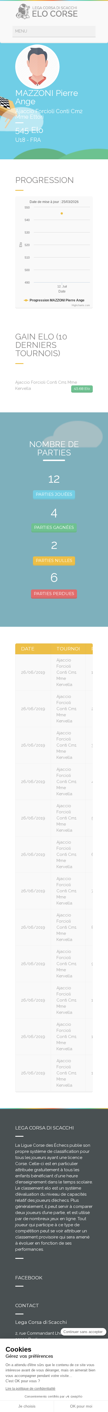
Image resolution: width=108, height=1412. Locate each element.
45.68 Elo (82, 388)
